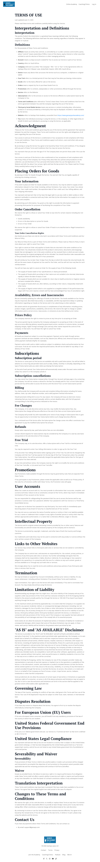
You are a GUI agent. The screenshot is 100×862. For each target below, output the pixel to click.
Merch (69, 855)
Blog (63, 855)
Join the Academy (34, 855)
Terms (50, 850)
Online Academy (71, 4)
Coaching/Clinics (84, 4)
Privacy (56, 850)
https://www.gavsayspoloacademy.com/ (70, 115)
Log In (94, 4)
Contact (43, 850)
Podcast (57, 855)
